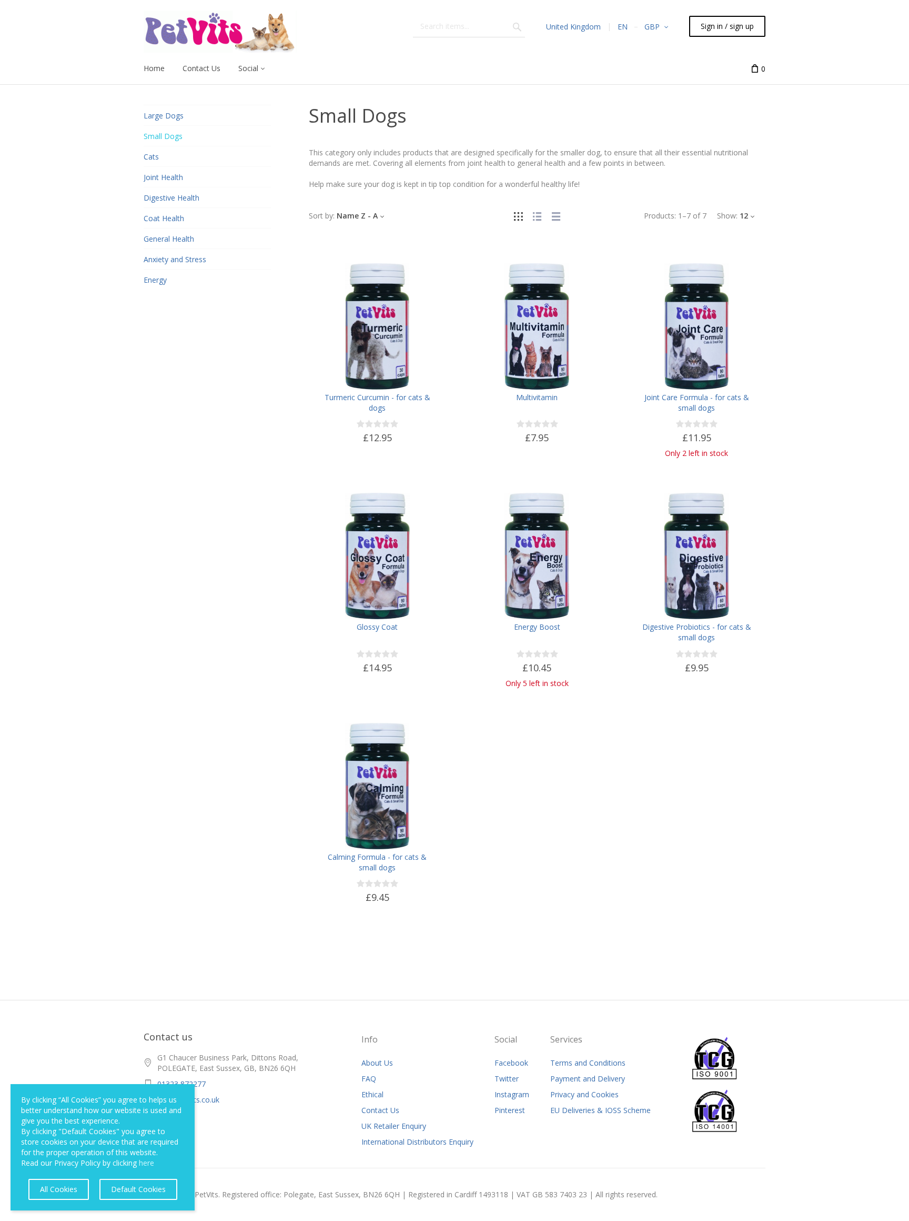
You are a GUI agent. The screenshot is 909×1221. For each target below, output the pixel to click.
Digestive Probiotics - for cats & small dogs (696, 632)
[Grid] (518, 216)
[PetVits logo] (220, 32)
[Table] (556, 216)
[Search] (517, 26)
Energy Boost (537, 627)
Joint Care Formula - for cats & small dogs (696, 402)
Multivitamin (537, 397)
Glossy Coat (377, 627)
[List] (537, 216)
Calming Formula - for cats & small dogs (377, 862)
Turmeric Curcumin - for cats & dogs (377, 402)
